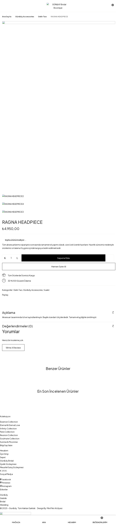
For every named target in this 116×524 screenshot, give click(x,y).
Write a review (13, 347)
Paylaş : (5, 294)
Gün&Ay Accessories (24, 16)
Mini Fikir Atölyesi (54, 508)
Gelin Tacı (42, 16)
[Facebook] (12, 294)
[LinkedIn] (21, 294)
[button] (111, 6)
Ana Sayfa (6, 16)
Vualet (47, 290)
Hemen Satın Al (58, 266)
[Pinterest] (25, 294)
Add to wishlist (110, 257)
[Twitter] (17, 294)
